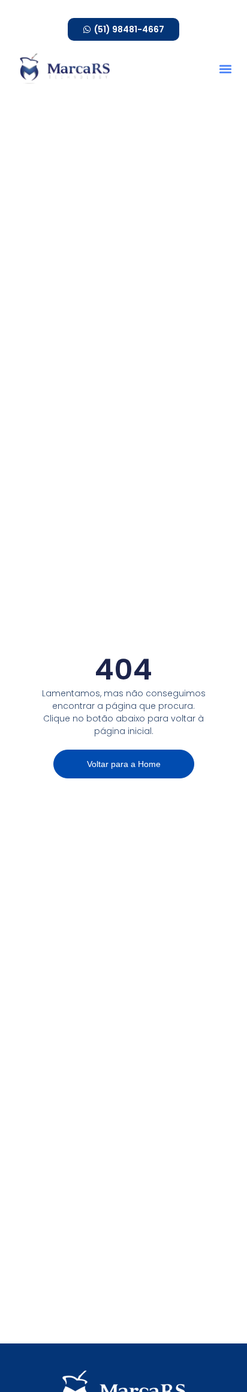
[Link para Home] (65, 68)
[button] (225, 68)
